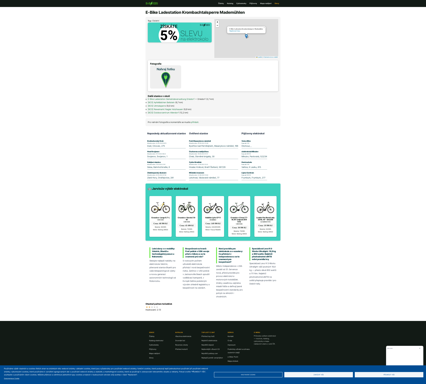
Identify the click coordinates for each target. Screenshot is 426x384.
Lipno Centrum (248, 173)
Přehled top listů (207, 336)
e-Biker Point (233, 357)
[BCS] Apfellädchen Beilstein (161, 102)
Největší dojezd (207, 345)
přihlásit (194, 122)
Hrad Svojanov (153, 151)
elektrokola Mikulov (250, 151)
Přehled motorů (181, 349)
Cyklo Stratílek (195, 162)
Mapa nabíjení (265, 3)
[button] (246, 36)
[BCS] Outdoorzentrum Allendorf (163, 112)
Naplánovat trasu (234, 31)
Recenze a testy (181, 345)
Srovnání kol (180, 340)
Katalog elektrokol (156, 340)
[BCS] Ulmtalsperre (157, 106)
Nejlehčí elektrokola (209, 340)
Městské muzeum (196, 173)
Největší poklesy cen (209, 353)
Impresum (232, 345)
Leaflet (259, 57)
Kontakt (231, 336)
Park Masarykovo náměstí (200, 141)
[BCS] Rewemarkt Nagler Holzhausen (165, 109)
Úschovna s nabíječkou (198, 151)
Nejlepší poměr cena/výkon (212, 358)
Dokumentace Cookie (11, 378)
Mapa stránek (233, 361)
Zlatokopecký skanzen (156, 173)
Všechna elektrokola (183, 336)
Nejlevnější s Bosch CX (210, 349)
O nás (230, 340)
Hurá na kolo (247, 162)
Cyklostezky (241, 3)
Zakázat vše (319, 375)
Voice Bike (246, 141)
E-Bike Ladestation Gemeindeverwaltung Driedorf (171, 99)
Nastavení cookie (248, 375)
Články (221, 3)
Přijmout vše (389, 375)
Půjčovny (253, 3)
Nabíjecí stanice (154, 162)
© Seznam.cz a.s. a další (270, 57)
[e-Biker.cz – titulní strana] (152, 3)
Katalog (230, 3)
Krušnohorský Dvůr (155, 141)
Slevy (277, 3)
